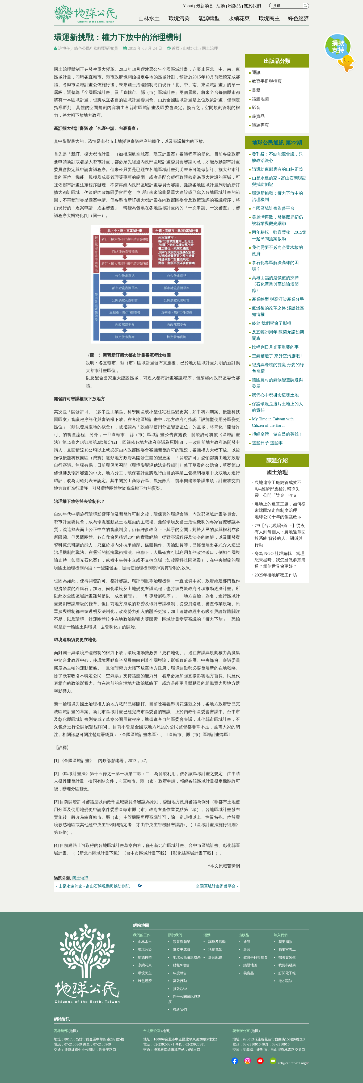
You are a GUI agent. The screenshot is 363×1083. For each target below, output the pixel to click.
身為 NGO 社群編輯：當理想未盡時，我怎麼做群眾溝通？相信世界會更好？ (280, 559)
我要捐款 (285, 942)
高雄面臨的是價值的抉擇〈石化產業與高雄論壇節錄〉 (275, 284)
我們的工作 (141, 935)
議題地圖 (260, 99)
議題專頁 (260, 125)
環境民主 (269, 18)
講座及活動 (217, 942)
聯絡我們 (180, 1009)
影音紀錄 (215, 957)
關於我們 (252, 5)
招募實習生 (287, 957)
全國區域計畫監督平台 (273, 208)
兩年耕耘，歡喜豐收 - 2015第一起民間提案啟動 (279, 235)
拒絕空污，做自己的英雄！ (277, 434)
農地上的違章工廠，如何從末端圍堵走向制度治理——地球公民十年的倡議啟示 (280, 510)
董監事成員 (181, 949)
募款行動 (180, 981)
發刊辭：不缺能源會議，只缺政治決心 (277, 157)
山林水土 (149, 18)
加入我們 (281, 935)
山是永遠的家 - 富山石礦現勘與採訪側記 (279, 181)
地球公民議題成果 (187, 957)
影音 (256, 107)
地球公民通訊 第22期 (277, 142)
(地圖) (73, 1031)
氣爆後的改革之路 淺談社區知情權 (278, 311)
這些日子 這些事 (267, 443)
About (187, 5)
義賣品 (258, 116)
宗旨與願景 (181, 942)
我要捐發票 (287, 965)
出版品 (234, 5)
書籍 (256, 90)
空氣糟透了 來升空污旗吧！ (278, 356)
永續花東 (239, 18)
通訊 (256, 72)
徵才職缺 (285, 981)
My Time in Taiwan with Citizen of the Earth (273, 422)
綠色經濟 (298, 18)
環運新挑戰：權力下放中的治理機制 (277, 196)
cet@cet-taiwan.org (293, 1063)
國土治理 (210, 48)
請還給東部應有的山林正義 (277, 169)
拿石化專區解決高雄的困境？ (275, 265)
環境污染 (179, 18)
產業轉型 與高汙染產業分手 (278, 299)
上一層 (141, 886)
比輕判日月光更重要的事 (275, 347)
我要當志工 (287, 949)
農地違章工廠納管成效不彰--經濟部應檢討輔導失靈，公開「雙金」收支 (278, 488)
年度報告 (180, 973)
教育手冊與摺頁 (267, 81)
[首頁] (86, 13)
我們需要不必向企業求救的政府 (277, 250)
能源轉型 (209, 18)
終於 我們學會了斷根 (271, 323)
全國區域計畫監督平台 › (217, 886)
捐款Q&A (180, 989)
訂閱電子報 (287, 973)
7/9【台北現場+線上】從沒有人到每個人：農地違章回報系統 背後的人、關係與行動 (280, 535)
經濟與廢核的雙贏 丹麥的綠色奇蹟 (278, 367)
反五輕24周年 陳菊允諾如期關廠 (278, 335)
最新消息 (204, 5)
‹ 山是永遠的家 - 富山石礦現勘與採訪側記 (93, 886)
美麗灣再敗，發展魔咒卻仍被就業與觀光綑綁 (277, 220)
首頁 (176, 48)
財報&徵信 (181, 965)
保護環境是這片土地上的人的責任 (277, 407)
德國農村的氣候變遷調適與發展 (277, 383)
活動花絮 (215, 949)
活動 (220, 5)
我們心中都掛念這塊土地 (275, 395)
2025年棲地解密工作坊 (276, 575)
